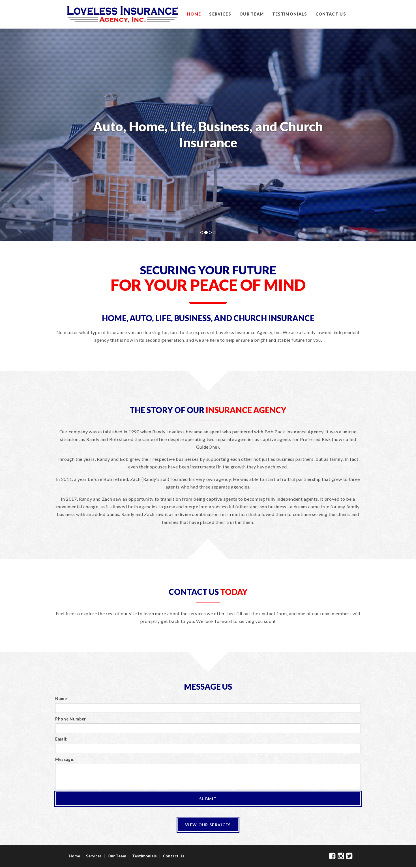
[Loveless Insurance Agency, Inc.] (122, 22)
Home (194, 14)
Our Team (251, 14)
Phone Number (70, 719)
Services (220, 14)
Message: (64, 759)
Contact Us (331, 14)
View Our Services (208, 824)
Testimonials (289, 14)
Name (61, 698)
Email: (61, 739)
